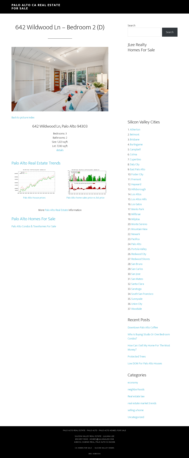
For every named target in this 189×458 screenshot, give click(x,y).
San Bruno (137, 264)
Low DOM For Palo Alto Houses (145, 363)
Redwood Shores (140, 259)
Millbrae (136, 214)
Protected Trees (137, 356)
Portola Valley (139, 249)
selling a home (136, 410)
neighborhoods (136, 389)
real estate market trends (142, 403)
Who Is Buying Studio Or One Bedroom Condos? (149, 336)
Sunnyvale (137, 299)
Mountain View (139, 229)
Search (131, 25)
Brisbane (134, 139)
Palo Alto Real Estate (56, 210)
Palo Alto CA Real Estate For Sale (35, 6)
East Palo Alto (137, 169)
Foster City (137, 174)
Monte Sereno (139, 224)
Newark (135, 234)
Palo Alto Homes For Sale (33, 219)
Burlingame (136, 144)
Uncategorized (136, 417)
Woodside (136, 309)
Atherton (135, 129)
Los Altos (136, 194)
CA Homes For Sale (83, 447)
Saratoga (136, 289)
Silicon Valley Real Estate (88, 436)
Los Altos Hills (139, 199)
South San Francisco (142, 294)
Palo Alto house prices (34, 198)
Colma (133, 154)
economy (133, 382)
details (60, 150)
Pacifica (135, 239)
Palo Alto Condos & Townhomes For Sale (33, 226)
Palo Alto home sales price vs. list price (85, 198)
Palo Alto (136, 244)
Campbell (135, 149)
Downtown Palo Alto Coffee (143, 327)
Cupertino (135, 159)
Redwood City (138, 254)
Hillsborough (138, 189)
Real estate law (136, 396)
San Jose (135, 274)
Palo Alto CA (102, 442)
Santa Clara (137, 284)
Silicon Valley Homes (104, 447)
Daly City (134, 164)
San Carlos (137, 269)
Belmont (134, 134)
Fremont (136, 179)
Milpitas (135, 219)
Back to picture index (22, 117)
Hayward (136, 184)
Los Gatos (136, 204)
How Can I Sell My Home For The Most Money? (149, 347)
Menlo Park (137, 209)
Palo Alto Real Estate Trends (35, 163)
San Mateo (137, 279)
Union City (136, 304)
